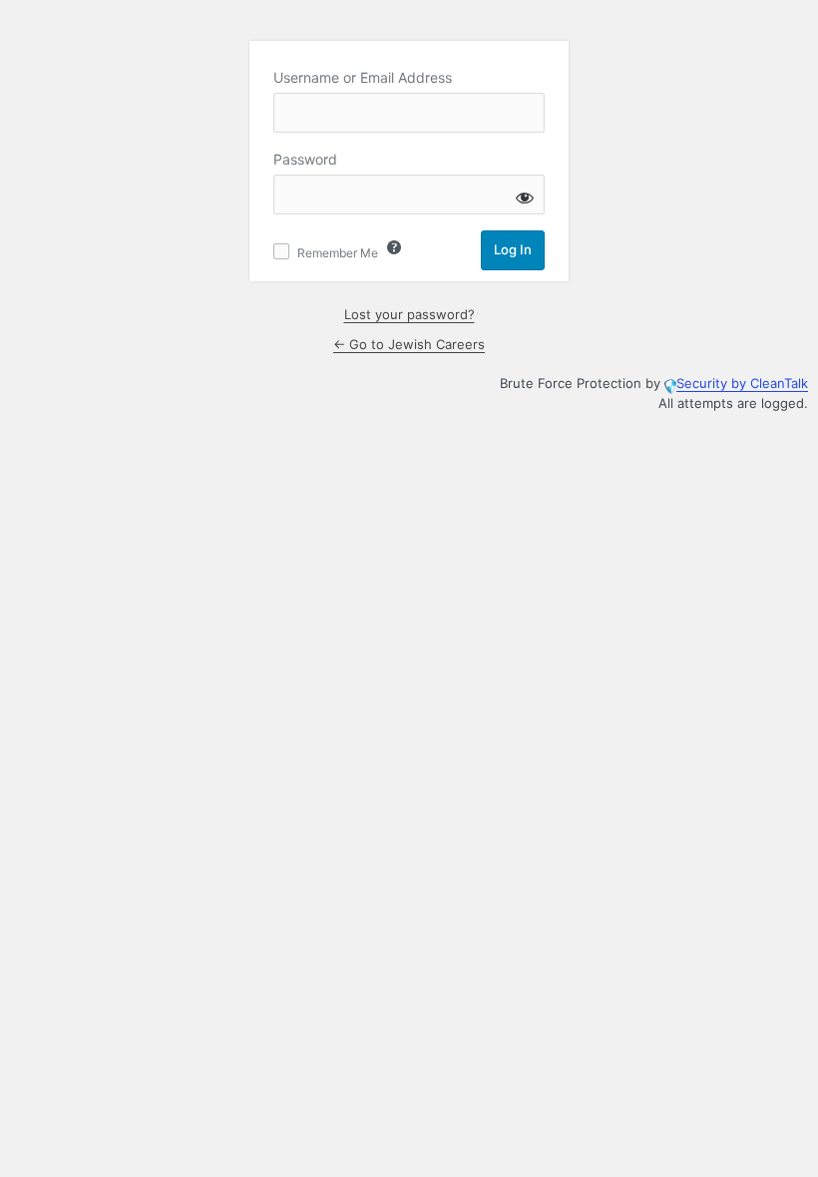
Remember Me (337, 252)
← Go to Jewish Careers (409, 344)
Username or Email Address (362, 77)
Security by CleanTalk (742, 383)
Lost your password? (409, 314)
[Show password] (525, 197)
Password (305, 159)
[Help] (394, 247)
